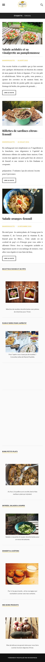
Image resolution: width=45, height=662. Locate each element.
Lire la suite (9, 92)
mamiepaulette (8, 60)
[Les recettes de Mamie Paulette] (22, 6)
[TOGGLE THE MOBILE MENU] (3, 5)
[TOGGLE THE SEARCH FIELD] (41, 5)
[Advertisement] (22, 376)
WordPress (32, 658)
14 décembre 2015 (24, 226)
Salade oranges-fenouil (17, 218)
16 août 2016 (23, 60)
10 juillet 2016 (23, 142)
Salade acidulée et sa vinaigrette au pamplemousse (21, 51)
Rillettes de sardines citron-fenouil (20, 132)
